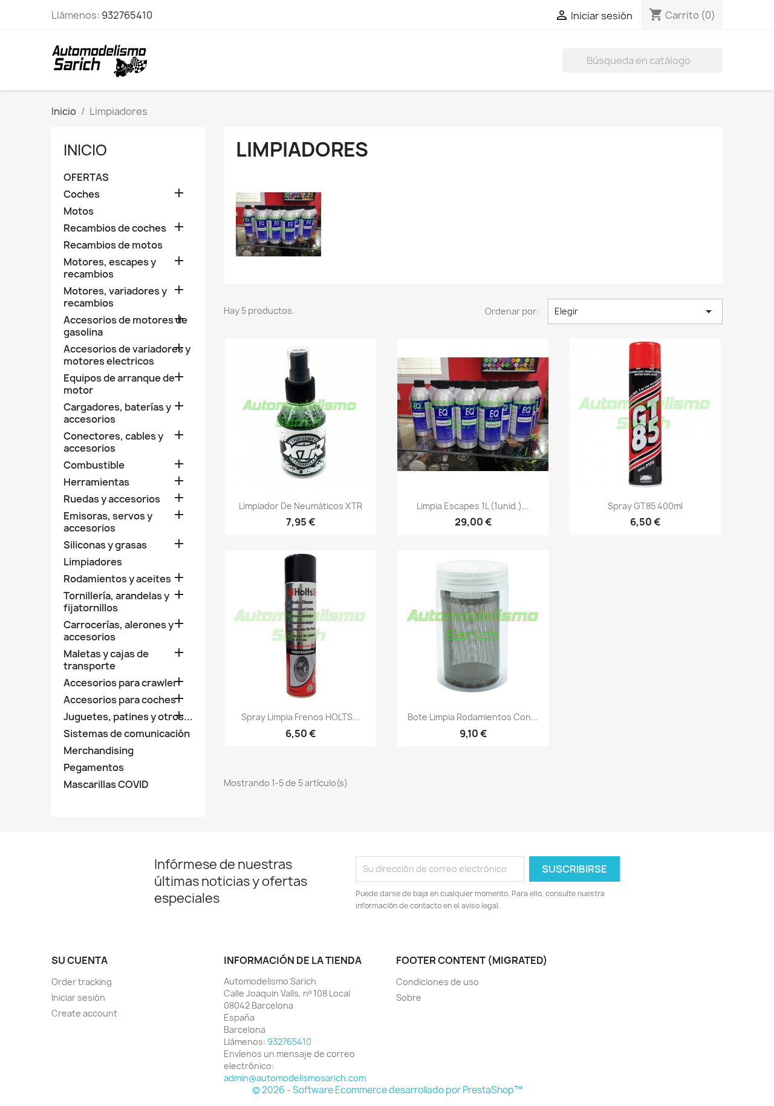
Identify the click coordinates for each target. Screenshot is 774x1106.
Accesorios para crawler (120, 683)
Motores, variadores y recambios (115, 297)
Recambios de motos (113, 245)
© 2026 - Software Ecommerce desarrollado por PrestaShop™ (387, 1090)
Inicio (85, 150)
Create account (84, 1013)
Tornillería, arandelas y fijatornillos (116, 602)
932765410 (127, 15)
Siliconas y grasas (105, 545)
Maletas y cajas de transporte (106, 660)
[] (717, 69)
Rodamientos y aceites (117, 579)
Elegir (635, 311)
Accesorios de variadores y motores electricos (126, 355)
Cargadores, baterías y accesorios (117, 413)
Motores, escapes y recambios (109, 268)
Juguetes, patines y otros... (128, 717)
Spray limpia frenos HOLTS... (300, 717)
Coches (81, 194)
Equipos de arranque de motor (119, 384)
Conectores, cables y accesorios (113, 442)
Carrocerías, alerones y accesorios (118, 631)
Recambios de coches (114, 228)
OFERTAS (86, 177)
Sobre (408, 997)
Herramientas (96, 482)
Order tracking (81, 981)
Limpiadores (92, 562)
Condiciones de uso (437, 981)
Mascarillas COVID (106, 784)
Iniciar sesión (78, 997)
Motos (78, 211)
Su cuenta (79, 960)
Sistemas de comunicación (126, 733)
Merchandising (98, 750)
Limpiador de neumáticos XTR (300, 506)
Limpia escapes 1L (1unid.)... (473, 506)
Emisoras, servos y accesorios (107, 522)
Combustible (94, 465)
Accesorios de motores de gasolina (125, 326)
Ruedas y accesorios (111, 499)
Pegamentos (93, 767)
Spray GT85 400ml (645, 506)
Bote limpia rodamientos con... (473, 717)
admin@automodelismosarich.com (295, 1078)
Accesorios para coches (119, 700)
